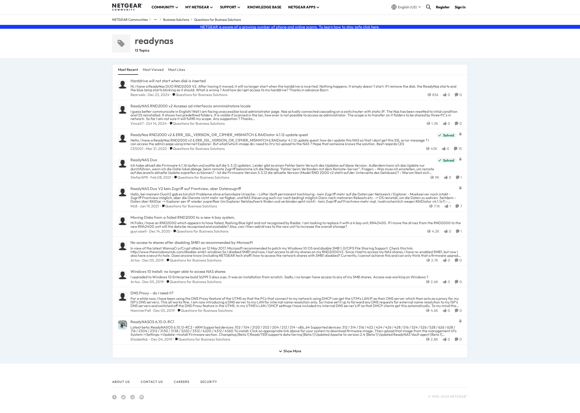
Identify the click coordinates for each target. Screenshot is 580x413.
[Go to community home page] (127, 7)
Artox (135, 260)
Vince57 (137, 123)
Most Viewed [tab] (153, 69)
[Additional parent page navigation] (155, 19)
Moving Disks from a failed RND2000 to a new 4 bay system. (182, 217)
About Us (121, 382)
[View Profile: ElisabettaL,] (122, 324)
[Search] (428, 7)
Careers (181, 382)
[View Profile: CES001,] (122, 137)
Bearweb (137, 94)
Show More (292, 351)
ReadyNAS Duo (143, 159)
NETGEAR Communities (130, 19)
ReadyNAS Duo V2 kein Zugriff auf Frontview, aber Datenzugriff (185, 188)
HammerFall (140, 310)
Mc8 (133, 206)
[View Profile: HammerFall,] (122, 296)
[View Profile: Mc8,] (122, 191)
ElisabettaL (139, 339)
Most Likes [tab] (176, 69)
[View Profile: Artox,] (122, 245)
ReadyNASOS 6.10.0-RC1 (152, 321)
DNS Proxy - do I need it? (152, 293)
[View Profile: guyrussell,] (122, 220)
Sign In (460, 7)
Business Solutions (176, 19)
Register (443, 7)
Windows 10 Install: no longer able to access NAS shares (177, 271)
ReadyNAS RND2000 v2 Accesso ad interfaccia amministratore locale (190, 105)
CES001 (136, 148)
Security (208, 382)
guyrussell (138, 231)
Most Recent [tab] (128, 69)
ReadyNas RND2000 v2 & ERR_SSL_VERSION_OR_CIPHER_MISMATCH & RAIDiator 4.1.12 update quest (219, 134)
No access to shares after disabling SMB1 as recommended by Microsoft (191, 242)
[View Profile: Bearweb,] (122, 84)
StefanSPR (139, 177)
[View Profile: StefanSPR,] (122, 163)
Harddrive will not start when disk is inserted (168, 80)
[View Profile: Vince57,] (122, 109)
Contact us (152, 382)
